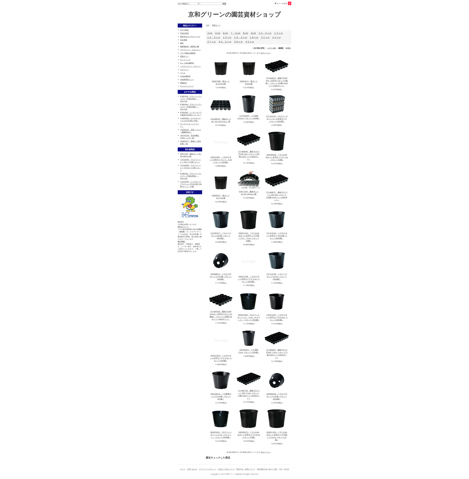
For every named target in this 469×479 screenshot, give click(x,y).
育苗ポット (216, 25)
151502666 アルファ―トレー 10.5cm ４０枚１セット (190, 167)
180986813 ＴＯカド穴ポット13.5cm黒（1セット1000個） (221, 276)
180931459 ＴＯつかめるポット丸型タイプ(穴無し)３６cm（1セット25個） (276, 436)
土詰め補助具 (185, 76)
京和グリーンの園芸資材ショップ (234, 14)
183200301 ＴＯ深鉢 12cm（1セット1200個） (248, 351)
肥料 (182, 43)
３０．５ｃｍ (224, 41)
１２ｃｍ (278, 33)
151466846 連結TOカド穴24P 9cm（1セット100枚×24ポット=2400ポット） (249, 155)
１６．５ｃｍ (240, 37)
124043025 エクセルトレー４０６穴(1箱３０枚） (190, 119)
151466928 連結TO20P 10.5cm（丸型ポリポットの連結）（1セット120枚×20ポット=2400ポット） (220, 315)
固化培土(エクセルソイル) (190, 36)
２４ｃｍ (276, 37)
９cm (253, 33)
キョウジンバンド (187, 86)
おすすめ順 (271, 48)
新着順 (288, 48)
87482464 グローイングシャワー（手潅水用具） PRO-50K (191, 106)
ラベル (182, 73)
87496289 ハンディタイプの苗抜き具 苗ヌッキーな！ (191, 113)
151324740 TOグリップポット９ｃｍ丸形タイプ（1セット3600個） (277, 119)
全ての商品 (184, 30)
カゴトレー (184, 69)
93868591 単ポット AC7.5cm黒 (221, 196)
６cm (225, 33)
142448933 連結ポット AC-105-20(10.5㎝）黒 (220, 120)
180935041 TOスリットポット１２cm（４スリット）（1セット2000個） (221, 434)
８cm (245, 33)
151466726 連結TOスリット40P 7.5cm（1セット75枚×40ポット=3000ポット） (249, 394)
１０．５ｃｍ (265, 33)
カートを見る (283, 3)
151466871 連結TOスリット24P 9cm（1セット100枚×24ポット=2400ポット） (277, 196)
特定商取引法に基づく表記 (267, 469)
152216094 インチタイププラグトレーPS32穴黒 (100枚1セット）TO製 (191, 184)
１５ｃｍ (227, 37)
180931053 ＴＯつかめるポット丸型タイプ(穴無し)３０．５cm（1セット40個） (248, 237)
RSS (280, 469)
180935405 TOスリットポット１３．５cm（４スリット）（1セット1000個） (248, 317)
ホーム (182, 469)
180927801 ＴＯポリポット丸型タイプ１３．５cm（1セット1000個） (220, 159)
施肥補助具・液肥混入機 (189, 46)
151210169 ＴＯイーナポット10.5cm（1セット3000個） (276, 276)
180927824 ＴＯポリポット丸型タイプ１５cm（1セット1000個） (221, 358)
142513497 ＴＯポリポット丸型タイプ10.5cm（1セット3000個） (277, 317)
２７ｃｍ (211, 41)
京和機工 (182, 241)
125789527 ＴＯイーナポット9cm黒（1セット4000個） (220, 235)
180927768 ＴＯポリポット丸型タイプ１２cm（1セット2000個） (249, 279)
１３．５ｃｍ (213, 37)
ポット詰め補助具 (187, 63)
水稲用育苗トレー (187, 79)
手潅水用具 (184, 33)
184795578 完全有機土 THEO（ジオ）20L (189, 136)
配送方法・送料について (245, 469)
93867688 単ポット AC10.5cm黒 (221, 82)
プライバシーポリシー (207, 469)
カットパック (185, 60)
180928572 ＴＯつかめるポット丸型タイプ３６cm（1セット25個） (248, 434)
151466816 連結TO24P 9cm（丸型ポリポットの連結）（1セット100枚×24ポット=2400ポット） (277, 82)
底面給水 (183, 83)
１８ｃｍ (254, 37)
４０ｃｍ (249, 41)
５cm (217, 33)
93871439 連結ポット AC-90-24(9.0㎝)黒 (249, 192)
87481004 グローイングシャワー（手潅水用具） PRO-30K (191, 98)
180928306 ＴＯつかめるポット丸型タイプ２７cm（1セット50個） (276, 157)
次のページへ (266, 53)
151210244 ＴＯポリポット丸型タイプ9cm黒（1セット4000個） (276, 235)
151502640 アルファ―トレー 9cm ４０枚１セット (190, 160)
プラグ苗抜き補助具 (188, 53)
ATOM (286, 469)
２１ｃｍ (265, 37)
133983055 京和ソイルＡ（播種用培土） (190, 131)
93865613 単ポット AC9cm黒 (249, 82)
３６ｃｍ (238, 41)
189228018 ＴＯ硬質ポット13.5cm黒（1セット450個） (220, 396)
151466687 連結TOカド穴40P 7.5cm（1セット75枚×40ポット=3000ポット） (277, 354)
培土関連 (183, 40)
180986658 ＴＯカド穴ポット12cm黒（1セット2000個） (276, 396)
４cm (209, 33)
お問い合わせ (192, 469)
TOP (207, 25)
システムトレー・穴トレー (190, 66)
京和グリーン (184, 227)
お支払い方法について (226, 469)
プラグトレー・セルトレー (190, 50)
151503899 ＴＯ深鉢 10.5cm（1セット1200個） (248, 116)
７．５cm (235, 33)
